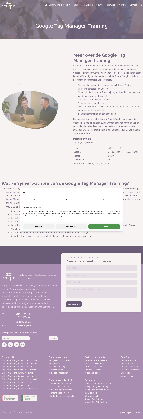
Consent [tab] (37, 200)
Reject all (38, 226)
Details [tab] (105, 200)
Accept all (104, 226)
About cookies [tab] (71, 200)
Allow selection (71, 226)
